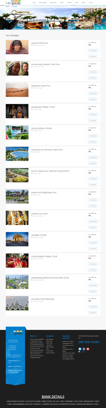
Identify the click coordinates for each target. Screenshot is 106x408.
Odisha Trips (53, 2)
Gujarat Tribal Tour (39, 43)
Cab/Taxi (69, 2)
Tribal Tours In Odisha (67, 355)
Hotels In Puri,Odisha (67, 357)
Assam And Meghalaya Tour (44, 192)
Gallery (83, 2)
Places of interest (50, 353)
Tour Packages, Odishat (68, 359)
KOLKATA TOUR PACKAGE (42, 299)
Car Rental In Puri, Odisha (68, 353)
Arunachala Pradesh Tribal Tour (45, 64)
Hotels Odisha (49, 351)
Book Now (93, 56)
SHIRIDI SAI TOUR (39, 213)
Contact (91, 2)
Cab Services (49, 345)
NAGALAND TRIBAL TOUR (43, 107)
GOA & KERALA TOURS (41, 128)
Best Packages (42, 2)
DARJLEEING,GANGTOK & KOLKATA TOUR (50, 277)
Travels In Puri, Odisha (67, 341)
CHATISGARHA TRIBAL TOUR (44, 256)
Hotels (62, 2)
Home (34, 2)
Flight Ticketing (50, 347)
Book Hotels (49, 343)
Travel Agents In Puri (67, 343)
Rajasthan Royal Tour (41, 85)
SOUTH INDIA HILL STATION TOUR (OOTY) (50, 171)
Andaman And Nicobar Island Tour (47, 149)
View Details (93, 50)
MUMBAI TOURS (38, 235)
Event (76, 2)
